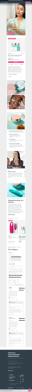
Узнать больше (11, 214)
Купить (30, 390)
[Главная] (16, 4)
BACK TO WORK (28, 2)
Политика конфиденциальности (12, 367)
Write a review (22, 53)
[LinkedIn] (20, 381)
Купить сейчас (11, 33)
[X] (20, 379)
